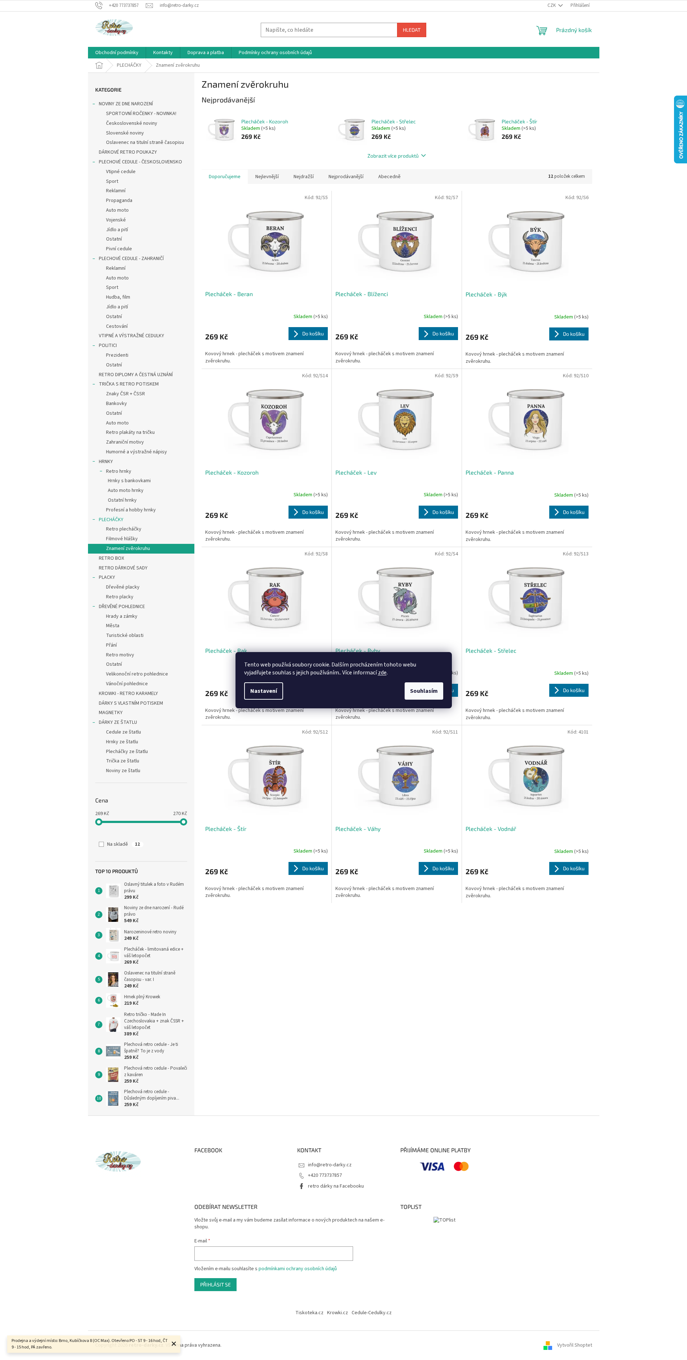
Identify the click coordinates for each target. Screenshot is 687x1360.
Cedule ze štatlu (123, 732)
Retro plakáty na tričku (130, 432)
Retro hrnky (118, 471)
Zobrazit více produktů (393, 156)
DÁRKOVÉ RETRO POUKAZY (128, 152)
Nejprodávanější (346, 176)
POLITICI (108, 345)
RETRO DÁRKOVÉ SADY (123, 568)
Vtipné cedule (121, 171)
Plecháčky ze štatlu (127, 751)
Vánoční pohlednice (127, 683)
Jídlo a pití (117, 229)
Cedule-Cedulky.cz (372, 1312)
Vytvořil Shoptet (574, 1345)
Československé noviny (131, 123)
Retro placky (119, 596)
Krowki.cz (337, 1312)
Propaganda (119, 200)
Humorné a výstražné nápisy (136, 451)
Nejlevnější (267, 176)
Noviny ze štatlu (123, 770)
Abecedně (389, 176)
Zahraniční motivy (125, 442)
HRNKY (106, 461)
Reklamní (115, 190)
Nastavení (263, 691)
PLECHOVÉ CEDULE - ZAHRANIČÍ (131, 258)
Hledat (411, 30)
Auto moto (117, 210)
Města (112, 625)
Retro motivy (120, 655)
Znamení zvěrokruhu (128, 548)
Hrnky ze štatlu (122, 741)
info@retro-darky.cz (330, 1164)
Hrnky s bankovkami (129, 480)
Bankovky (116, 403)
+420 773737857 (325, 1175)
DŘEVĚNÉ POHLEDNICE (122, 606)
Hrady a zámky (121, 616)
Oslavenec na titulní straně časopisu (145, 142)
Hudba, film (118, 297)
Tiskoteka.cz (309, 1312)
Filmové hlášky (122, 538)
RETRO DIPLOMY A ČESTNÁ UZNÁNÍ (136, 374)
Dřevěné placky (123, 587)
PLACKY (107, 577)
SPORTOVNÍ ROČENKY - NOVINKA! (141, 113)
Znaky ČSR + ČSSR (125, 393)
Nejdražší (304, 176)
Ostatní (114, 239)
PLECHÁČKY (111, 519)
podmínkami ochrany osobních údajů (298, 1268)
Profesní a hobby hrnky (131, 510)
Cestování (117, 326)
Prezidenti (117, 355)
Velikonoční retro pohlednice (137, 674)
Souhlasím (424, 691)
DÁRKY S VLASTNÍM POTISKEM (131, 703)
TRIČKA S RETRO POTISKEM (129, 384)
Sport (112, 181)
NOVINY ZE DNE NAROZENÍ (126, 103)
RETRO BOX (111, 558)
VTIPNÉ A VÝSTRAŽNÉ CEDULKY (131, 335)
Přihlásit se (215, 1284)
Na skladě (123, 844)
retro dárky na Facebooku (336, 1186)
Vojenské (116, 220)
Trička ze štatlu (122, 761)
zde (382, 673)
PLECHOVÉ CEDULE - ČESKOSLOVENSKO (140, 162)
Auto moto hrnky (126, 490)
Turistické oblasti (125, 635)
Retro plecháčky (123, 529)
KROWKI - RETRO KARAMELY (128, 693)
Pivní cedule (119, 248)
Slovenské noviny (125, 133)
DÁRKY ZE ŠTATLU (118, 722)
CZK (552, 5)
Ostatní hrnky (122, 500)
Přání (111, 645)
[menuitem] (117, 52)
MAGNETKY (111, 712)
